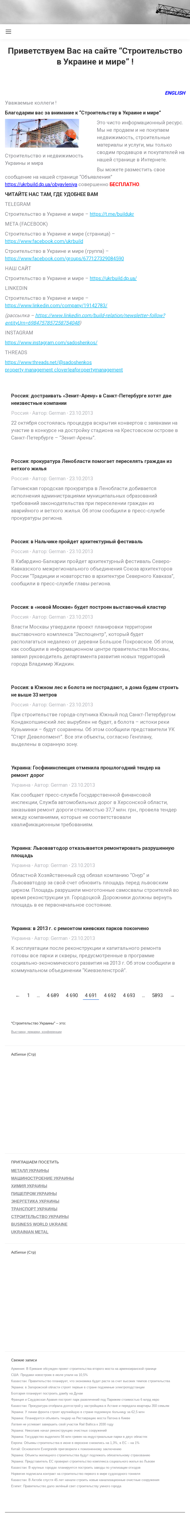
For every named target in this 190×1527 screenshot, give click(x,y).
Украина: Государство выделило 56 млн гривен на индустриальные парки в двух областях (79, 1437)
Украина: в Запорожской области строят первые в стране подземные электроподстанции (77, 1387)
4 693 (129, 995)
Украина (20, 785)
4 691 (91, 995)
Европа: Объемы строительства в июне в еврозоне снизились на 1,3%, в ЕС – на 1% (75, 1443)
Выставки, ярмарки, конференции (36, 1032)
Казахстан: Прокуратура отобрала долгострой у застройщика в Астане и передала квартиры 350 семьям (90, 1406)
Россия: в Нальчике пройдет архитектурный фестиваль (77, 542)
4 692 (110, 995)
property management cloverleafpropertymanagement (64, 370)
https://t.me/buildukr (112, 214)
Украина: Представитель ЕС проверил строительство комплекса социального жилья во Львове (83, 1461)
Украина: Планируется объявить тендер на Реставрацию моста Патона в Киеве (70, 1418)
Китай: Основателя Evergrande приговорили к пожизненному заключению (66, 1449)
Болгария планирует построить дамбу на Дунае (47, 1393)
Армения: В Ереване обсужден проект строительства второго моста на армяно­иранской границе (83, 1369)
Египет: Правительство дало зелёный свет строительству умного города (66, 1486)
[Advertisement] (90, 11)
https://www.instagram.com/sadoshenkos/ (51, 343)
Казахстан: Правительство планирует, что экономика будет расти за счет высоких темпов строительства (90, 1381)
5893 (157, 995)
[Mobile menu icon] (8, 31)
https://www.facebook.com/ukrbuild (44, 241)
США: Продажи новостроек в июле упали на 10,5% (49, 1375)
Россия (19, 413)
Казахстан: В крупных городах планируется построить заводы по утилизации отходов (76, 1467)
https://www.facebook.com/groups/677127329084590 (64, 259)
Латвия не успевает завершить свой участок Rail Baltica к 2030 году (62, 1424)
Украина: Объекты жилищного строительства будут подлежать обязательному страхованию (80, 1455)
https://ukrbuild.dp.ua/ (113, 278)
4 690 (72, 995)
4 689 (53, 995)
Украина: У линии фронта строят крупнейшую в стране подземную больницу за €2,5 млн (77, 1412)
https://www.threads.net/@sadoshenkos (48, 362)
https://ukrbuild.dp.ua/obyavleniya (41, 184)
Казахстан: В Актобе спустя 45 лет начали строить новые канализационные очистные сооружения (85, 1480)
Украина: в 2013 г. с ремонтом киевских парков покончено (80, 928)
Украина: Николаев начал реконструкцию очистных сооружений (59, 1430)
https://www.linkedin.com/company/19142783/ (56, 305)
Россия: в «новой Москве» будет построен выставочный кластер (88, 607)
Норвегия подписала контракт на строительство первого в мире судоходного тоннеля (75, 1474)
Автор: (49, 413)
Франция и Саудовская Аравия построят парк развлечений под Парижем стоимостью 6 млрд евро (85, 1399)
